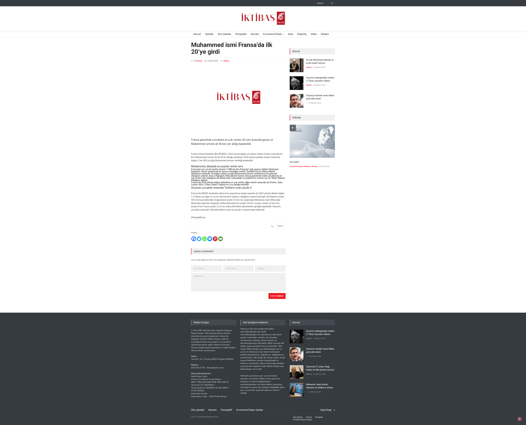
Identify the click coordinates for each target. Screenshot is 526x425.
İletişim (325, 34)
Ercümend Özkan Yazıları (249, 409)
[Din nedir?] (312, 141)
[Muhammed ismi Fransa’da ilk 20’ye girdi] (238, 97)
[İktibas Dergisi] (263, 20)
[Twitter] (199, 238)
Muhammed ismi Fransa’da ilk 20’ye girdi (231, 48)
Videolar (314, 166)
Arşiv (290, 34)
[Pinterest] (215, 238)
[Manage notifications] (519, 419)
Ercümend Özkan (272, 34)
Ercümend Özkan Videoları (300, 166)
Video (314, 34)
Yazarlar (209, 34)
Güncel (197, 34)
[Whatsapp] (204, 238)
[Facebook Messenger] (209, 238)
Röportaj (302, 34)
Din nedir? (294, 162)
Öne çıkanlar (197, 409)
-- (306, 103)
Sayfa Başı (325, 409)
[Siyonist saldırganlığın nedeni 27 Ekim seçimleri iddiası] (296, 83)
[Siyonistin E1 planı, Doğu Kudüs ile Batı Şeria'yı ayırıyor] (296, 372)
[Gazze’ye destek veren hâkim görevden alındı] (296, 101)
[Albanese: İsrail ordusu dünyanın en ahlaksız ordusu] (296, 390)
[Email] (220, 238)
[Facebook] (193, 238)
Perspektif (241, 34)
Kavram (255, 34)
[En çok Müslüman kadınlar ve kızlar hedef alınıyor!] (296, 65)
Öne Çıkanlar (224, 34)
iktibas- (226, 61)
